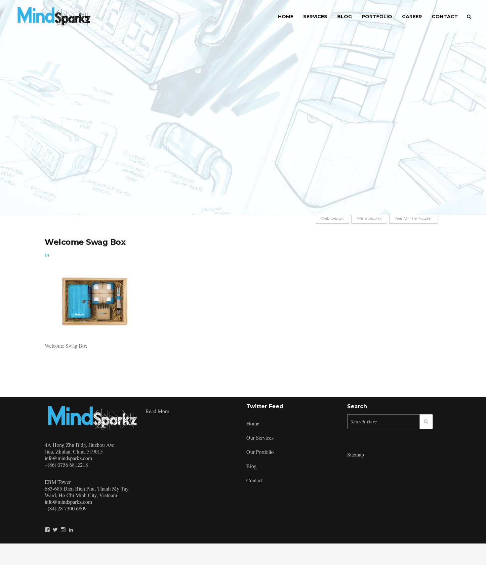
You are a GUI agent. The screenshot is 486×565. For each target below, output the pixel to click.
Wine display (369, 218)
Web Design (332, 218)
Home (252, 423)
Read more (157, 411)
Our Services (259, 437)
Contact (254, 480)
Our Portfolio (260, 451)
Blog (251, 465)
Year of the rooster (413, 218)
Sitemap (355, 454)
